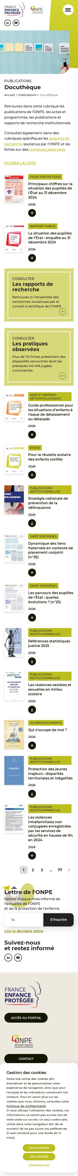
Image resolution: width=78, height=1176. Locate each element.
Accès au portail (26, 1018)
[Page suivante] (69, 870)
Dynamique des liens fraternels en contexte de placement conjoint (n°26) (50, 550)
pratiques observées (47, 149)
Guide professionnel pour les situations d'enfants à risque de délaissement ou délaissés (50, 412)
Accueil (9, 95)
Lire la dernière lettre (23, 931)
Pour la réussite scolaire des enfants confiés (49, 457)
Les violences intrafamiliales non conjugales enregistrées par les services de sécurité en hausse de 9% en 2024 (50, 828)
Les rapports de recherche (32, 287)
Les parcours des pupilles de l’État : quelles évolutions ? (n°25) (50, 597)
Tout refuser (39, 1156)
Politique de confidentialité (26, 1106)
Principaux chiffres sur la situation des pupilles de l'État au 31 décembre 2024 (50, 190)
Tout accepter (39, 1148)
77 (60, 870)
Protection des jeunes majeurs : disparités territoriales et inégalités (50, 773)
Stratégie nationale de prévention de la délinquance (48, 503)
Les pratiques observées (30, 346)
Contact (26, 1059)
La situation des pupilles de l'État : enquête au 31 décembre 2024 (50, 238)
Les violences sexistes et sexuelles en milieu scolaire (49, 689)
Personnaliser (39, 1165)
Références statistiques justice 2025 (49, 643)
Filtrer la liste (20, 163)
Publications (27, 95)
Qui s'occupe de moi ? (47, 730)
